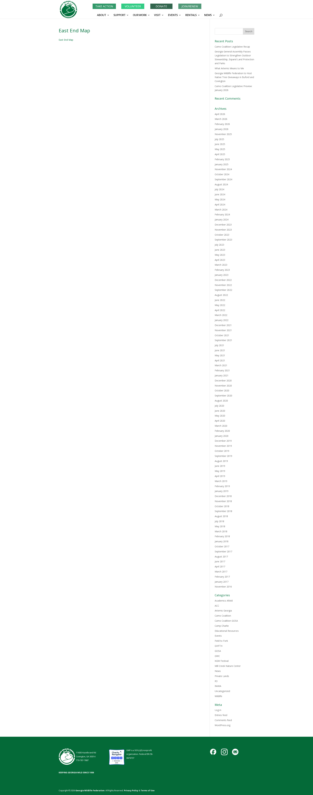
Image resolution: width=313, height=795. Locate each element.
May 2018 (220, 526)
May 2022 (220, 305)
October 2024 (222, 174)
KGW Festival (222, 660)
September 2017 (223, 551)
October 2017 (222, 546)
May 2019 (220, 471)
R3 (216, 681)
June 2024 (220, 194)
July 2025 (219, 139)
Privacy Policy (130, 790)
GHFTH (218, 645)
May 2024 (220, 199)
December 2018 (223, 496)
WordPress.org (222, 725)
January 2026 (221, 129)
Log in (218, 710)
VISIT (157, 15)
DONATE (161, 6)
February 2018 (222, 536)
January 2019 (221, 491)
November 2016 (223, 586)
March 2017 (221, 571)
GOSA (218, 650)
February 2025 (222, 159)
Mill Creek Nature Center (228, 665)
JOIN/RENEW (190, 6)
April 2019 (220, 476)
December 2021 (223, 325)
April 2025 (220, 154)
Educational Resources (227, 630)
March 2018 (221, 531)
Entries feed (221, 715)
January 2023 (221, 274)
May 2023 (220, 254)
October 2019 (222, 450)
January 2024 (221, 219)
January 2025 (221, 164)
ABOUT (101, 15)
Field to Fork (221, 640)
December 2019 (223, 440)
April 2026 (220, 114)
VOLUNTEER (133, 6)
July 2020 (219, 405)
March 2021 (221, 365)
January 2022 (221, 320)
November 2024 (223, 169)
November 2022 (223, 285)
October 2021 (222, 335)
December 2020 (223, 380)
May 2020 (220, 415)
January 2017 (221, 581)
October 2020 (222, 390)
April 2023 (220, 259)
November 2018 (223, 501)
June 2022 (220, 300)
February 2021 (222, 370)
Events (218, 635)
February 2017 (222, 576)
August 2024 (221, 184)
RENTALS (191, 15)
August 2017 (221, 556)
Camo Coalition (223, 615)
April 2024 (220, 204)
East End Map (66, 39)
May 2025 (220, 149)
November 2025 (223, 134)
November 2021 (223, 330)
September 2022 (223, 289)
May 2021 (220, 355)
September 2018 (223, 511)
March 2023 (221, 264)
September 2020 (223, 395)
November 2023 (223, 229)
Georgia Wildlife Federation (89, 790)
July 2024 (219, 189)
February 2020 (222, 430)
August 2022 (221, 295)
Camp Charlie (222, 625)
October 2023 (222, 234)
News (218, 671)
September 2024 (223, 179)
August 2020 (221, 400)
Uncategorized (222, 691)
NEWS (208, 15)
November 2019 (223, 445)
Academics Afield (224, 600)
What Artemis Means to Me (229, 68)
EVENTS (173, 15)
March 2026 (221, 118)
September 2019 (223, 456)
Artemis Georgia (223, 610)
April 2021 (220, 360)
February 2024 (222, 214)
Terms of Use (148, 790)
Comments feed (223, 720)
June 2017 (220, 561)
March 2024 (221, 209)
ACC (217, 605)
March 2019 (221, 481)
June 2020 (220, 410)
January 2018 (221, 541)
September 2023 (223, 239)
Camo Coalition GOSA (226, 620)
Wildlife (218, 696)
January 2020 (221, 435)
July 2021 (219, 345)
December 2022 (223, 279)
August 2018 (221, 516)
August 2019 (221, 461)
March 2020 (221, 425)
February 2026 (222, 124)
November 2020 (223, 385)
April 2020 (220, 420)
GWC (217, 656)
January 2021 (221, 375)
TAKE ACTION (104, 6)
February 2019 (222, 486)
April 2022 (220, 310)
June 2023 (220, 249)
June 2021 (220, 350)
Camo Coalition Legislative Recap (232, 46)
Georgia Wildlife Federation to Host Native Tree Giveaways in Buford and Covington (234, 77)
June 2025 (220, 144)
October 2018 (222, 506)
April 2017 (220, 566)
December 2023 (223, 224)
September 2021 (223, 340)
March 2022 (221, 315)
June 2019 (220, 465)
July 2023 (219, 244)
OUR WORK (140, 15)
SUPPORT (119, 15)
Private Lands (222, 676)
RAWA (218, 686)
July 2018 (219, 521)
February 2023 (222, 269)
